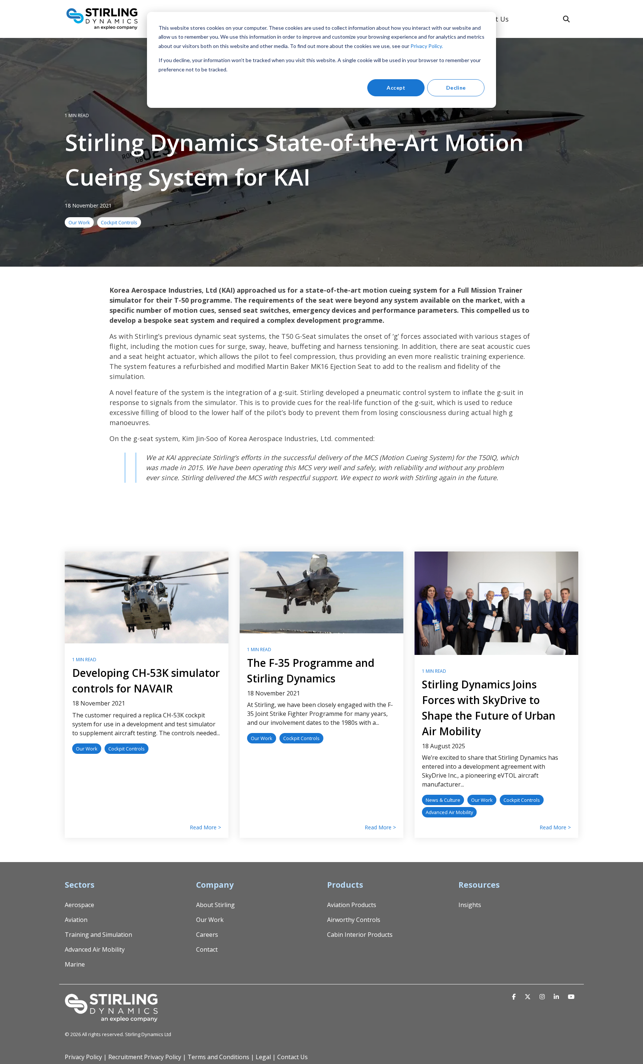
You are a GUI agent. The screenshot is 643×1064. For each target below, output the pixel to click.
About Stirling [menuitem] (215, 905)
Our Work (79, 222)
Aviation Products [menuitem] (351, 905)
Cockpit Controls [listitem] (126, 748)
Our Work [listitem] (86, 748)
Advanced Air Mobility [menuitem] (95, 949)
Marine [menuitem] (75, 964)
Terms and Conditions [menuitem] (218, 1057)
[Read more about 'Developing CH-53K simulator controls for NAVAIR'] (146, 598)
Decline (456, 87)
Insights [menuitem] (469, 905)
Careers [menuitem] (207, 934)
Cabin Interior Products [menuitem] (360, 934)
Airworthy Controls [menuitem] (353, 920)
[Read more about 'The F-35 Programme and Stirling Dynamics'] (321, 592)
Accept (396, 87)
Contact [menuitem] (207, 949)
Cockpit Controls (119, 222)
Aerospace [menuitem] (79, 905)
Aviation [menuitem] (76, 920)
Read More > (205, 827)
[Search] (566, 19)
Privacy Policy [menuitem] (83, 1057)
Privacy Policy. (426, 46)
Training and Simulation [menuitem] (98, 934)
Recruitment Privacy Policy (144, 1057)
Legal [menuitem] (263, 1057)
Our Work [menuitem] (210, 920)
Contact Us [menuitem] (292, 1057)
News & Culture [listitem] (443, 800)
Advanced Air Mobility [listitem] (449, 812)
